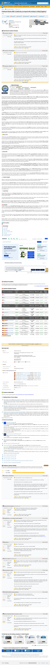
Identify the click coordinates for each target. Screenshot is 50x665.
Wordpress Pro (6, 312)
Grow (4, 294)
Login (33, 3)
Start (4, 297)
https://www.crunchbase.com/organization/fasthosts (12, 462)
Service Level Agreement (7, 231)
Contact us (5, 227)
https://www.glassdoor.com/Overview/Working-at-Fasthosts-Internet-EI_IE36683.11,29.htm (18, 460)
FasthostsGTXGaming (8, 651)
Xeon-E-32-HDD (10, 323)
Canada (16, 361)
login (42, 467)
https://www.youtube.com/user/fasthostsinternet (11, 443)
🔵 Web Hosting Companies (9, 9)
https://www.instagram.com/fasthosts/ (9, 458)
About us (5, 229)
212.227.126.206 (27, 374)
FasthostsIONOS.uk (29, 651)
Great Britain (36, 385)
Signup (35, 3)
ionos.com (19, 387)
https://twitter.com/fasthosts (11, 422)
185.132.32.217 (25, 378)
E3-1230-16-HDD (10, 328)
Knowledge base (6, 235)
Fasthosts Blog (6, 445)
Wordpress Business (7, 309)
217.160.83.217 (24, 375)
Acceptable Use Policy (7, 234)
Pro (4, 302)
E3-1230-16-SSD (10, 334)
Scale (4, 300)
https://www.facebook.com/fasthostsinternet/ (13, 433)
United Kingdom (22, 361)
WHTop (3, 9)
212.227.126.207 (27, 372)
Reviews (46, 465)
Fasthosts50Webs (19, 651)
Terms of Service (6, 230)
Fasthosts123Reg (39, 651)
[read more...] (30, 77)
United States (28, 361)
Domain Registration (25, 87)
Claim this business (25, 345)
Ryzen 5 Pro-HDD (10, 332)
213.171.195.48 (16, 383)
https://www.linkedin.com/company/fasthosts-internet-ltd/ (12, 439)
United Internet (19, 86)
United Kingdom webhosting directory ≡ (42, 645)
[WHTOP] (2, 7)
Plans (47, 288)
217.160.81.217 (24, 379)
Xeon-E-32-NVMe (10, 330)
